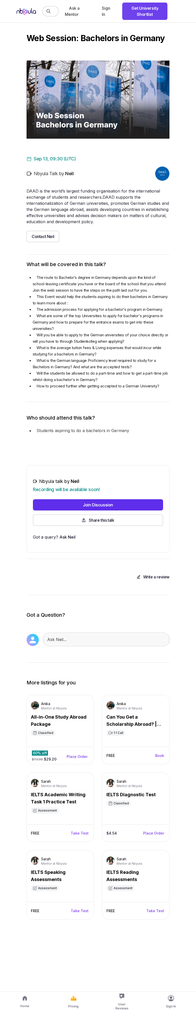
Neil (75, 481)
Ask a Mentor (72, 11)
